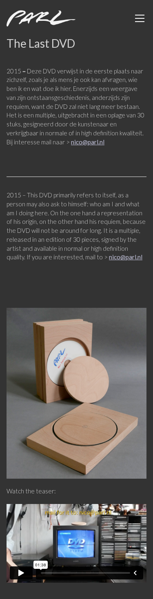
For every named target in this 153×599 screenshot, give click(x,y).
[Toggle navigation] (139, 18)
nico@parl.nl (87, 142)
